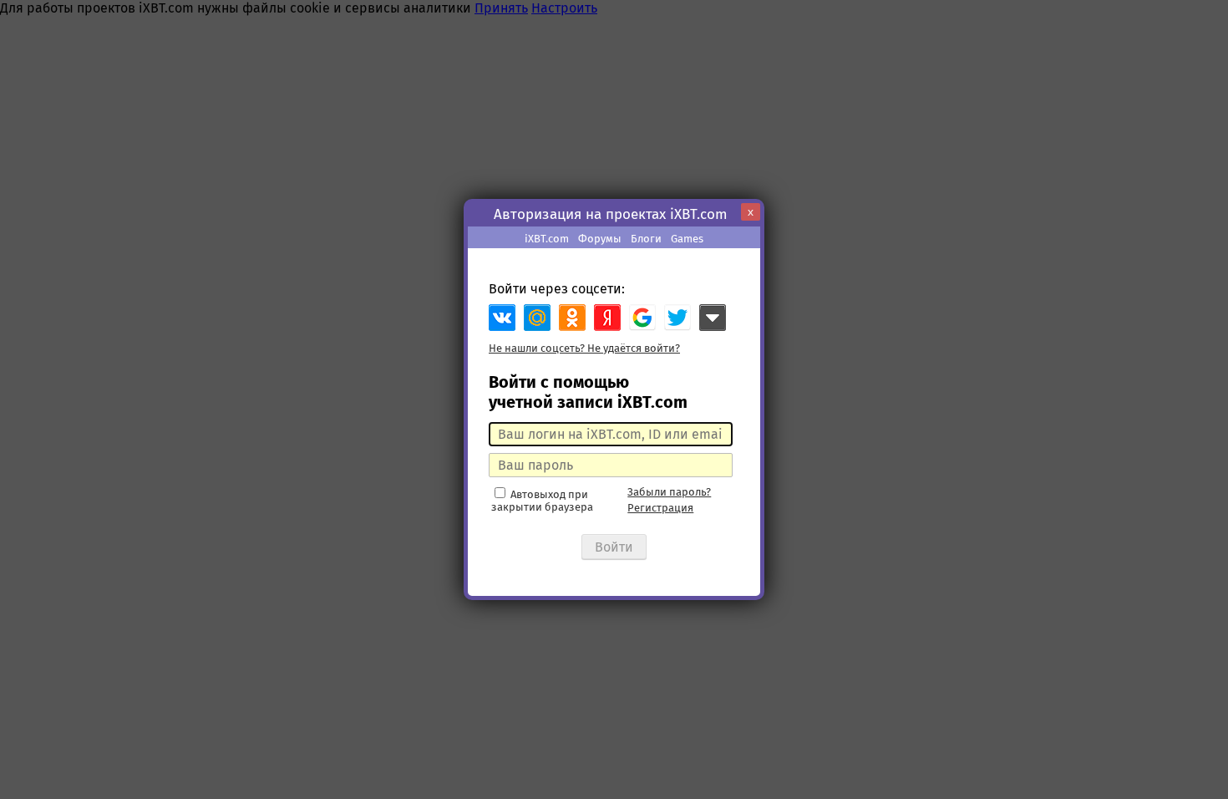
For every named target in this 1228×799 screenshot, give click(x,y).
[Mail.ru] (537, 317)
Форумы (600, 238)
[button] (642, 317)
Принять (501, 8)
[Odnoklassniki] (572, 317)
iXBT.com (547, 238)
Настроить (564, 8)
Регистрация (660, 507)
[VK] (502, 317)
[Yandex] (607, 317)
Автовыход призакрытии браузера (542, 500)
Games (687, 238)
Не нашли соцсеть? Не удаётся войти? (584, 348)
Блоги (646, 238)
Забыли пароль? (669, 492)
